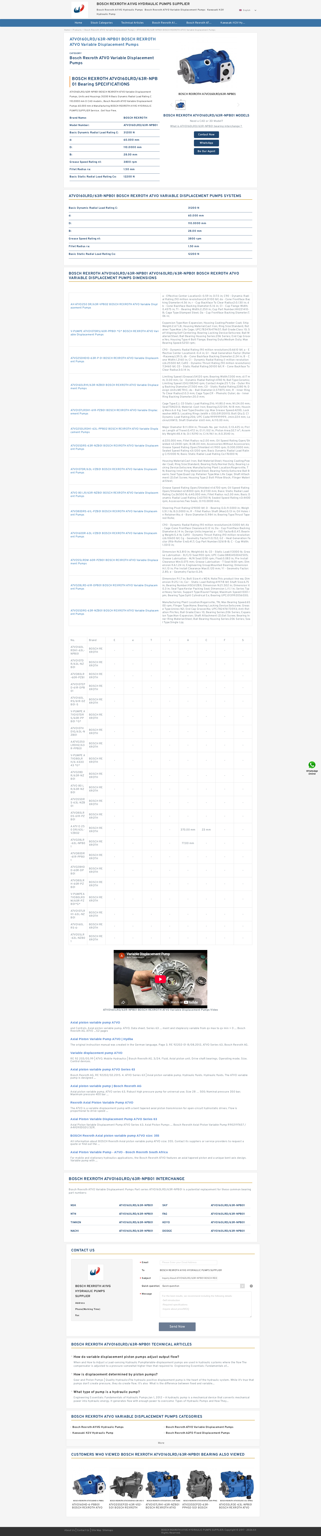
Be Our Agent (206, 151)
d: (71, 140)
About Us (69, 1530)
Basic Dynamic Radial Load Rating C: (94, 132)
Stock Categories (102, 23)
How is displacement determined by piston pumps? (116, 1374)
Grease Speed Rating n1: (85, 162)
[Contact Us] (312, 768)
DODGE (167, 1231)
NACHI (75, 1231)
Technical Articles (132, 23)
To (143, 1270)
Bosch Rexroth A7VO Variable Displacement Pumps (201, 23)
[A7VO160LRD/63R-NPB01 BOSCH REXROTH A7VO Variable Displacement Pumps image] (206, 67)
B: (71, 154)
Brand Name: (78, 118)
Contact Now (206, 134)
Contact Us (83, 1530)
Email (144, 1262)
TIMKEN (76, 1222)
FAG (164, 1214)
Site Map (96, 1530)
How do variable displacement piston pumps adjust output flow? (126, 1357)
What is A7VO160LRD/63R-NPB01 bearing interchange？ (206, 126)
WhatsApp (206, 143)
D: (71, 147)
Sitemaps (107, 1530)
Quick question (150, 1286)
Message (146, 1294)
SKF (165, 1205)
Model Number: (79, 125)
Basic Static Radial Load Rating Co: (93, 176)
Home (78, 23)
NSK (73, 1205)
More (161, 1443)
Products (77, 30)
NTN (73, 1214)
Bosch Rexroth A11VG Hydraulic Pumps (167, 23)
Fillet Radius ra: (80, 169)
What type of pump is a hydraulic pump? (107, 1392)
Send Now (177, 1327)
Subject (145, 1278)
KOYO (166, 1222)
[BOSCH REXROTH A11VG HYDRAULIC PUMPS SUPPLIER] (79, 9)
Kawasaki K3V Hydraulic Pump (235, 23)
